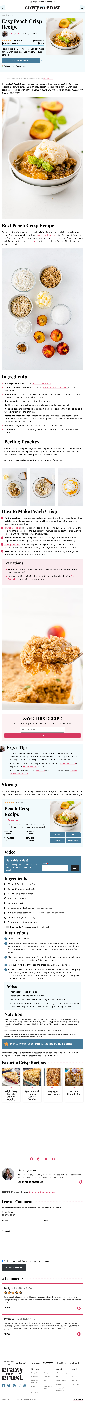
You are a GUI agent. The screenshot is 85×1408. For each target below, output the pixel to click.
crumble (34, 241)
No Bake (34, 1392)
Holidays (34, 1377)
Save (57, 835)
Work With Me (61, 1380)
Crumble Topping (12, 528)
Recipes (35, 1369)
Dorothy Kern (16, 34)
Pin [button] (73, 835)
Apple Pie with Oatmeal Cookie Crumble (32, 1095)
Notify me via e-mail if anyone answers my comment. (26, 1261)
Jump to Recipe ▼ (20, 60)
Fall (53, 1088)
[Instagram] (19, 1387)
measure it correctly (41, 383)
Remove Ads (73, 840)
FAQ (57, 1377)
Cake (33, 1386)
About (59, 1369)
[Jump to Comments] (41, 60)
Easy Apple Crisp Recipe (53, 1092)
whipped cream (30, 766)
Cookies (47, 1377)
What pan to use (12, 544)
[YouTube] (25, 1387)
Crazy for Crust (13, 1374)
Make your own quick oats (55, 387)
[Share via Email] (53, 1159)
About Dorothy (61, 1373)
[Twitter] (9, 1387)
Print (57, 840)
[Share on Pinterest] (39, 1159)
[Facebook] (3, 1387)
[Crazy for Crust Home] (42, 8)
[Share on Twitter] (46, 1159)
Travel (73, 1373)
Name (5, 1220)
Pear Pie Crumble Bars (74, 1092)
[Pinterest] (14, 1387)
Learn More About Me (30, 1182)
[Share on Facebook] (31, 1159)
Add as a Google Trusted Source (15, 66)
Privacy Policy (32, 1399)
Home (3, 15)
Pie (11, 1088)
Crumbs (74, 1369)
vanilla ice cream (68, 763)
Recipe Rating (7, 1212)
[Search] (82, 8)
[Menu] (3, 8)
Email (45, 864)
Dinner (46, 1373)
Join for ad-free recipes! (41, 2)
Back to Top (78, 1399)
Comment (6, 1231)
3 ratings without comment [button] (42, 1192)
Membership (75, 1384)
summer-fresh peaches (46, 235)
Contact (59, 1384)
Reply (7, 1308)
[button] (3, 40)
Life (72, 1377)
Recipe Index (11, 15)
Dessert (34, 1373)
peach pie (40, 770)
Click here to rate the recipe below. (53, 1044)
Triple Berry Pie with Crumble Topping (11, 1095)
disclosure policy (48, 79)
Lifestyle (74, 1380)
